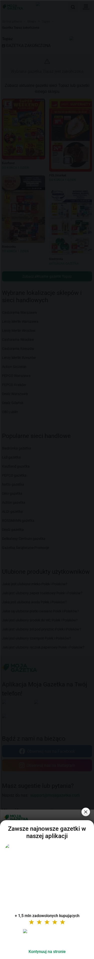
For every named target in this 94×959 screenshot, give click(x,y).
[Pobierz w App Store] (47, 937)
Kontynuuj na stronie (47, 951)
